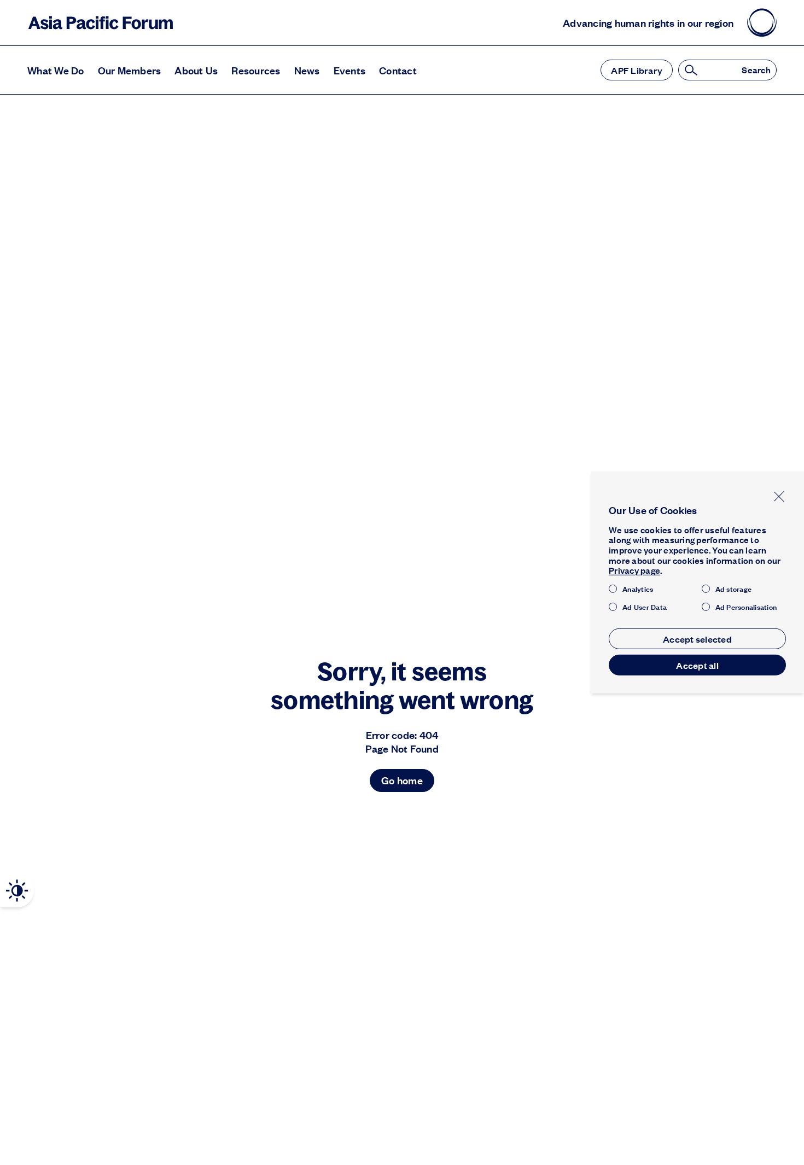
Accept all (697, 665)
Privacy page (634, 570)
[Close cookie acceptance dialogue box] (779, 496)
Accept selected (697, 639)
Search (756, 70)
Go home (402, 780)
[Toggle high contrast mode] (17, 890)
